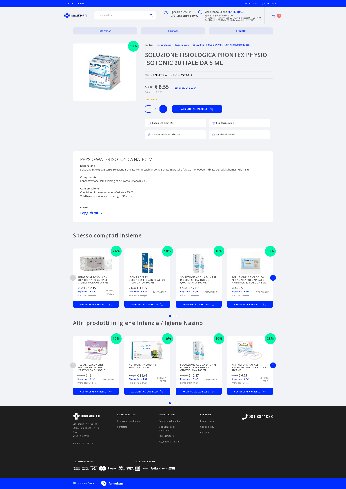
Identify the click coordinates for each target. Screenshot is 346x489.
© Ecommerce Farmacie (85, 483)
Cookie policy (207, 426)
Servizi (81, 3)
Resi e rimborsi (166, 435)
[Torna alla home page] (75, 15)
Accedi (253, 3)
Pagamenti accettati (169, 441)
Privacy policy (207, 421)
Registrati (273, 3)
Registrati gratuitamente (129, 421)
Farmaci (173, 30)
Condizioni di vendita (169, 421)
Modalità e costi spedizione (167, 428)
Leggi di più (90, 212)
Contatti (69, 3)
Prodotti (241, 30)
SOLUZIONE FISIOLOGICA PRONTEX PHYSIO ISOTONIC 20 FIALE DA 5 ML (227, 44)
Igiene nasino (182, 44)
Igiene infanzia (164, 44)
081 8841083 (235, 12)
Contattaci (122, 426)
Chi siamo (205, 432)
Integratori (105, 30)
